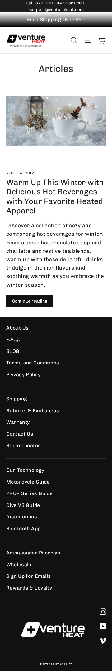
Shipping (16, 399)
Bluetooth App (23, 528)
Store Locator (23, 445)
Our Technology (25, 470)
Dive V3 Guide (23, 505)
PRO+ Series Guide (29, 493)
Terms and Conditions (32, 363)
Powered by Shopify (56, 664)
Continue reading (29, 301)
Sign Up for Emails (28, 576)
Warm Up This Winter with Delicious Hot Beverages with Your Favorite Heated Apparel (55, 196)
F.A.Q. (13, 339)
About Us (17, 328)
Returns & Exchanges (32, 411)
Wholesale (18, 564)
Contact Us (19, 434)
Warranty (18, 422)
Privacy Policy (23, 374)
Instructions (21, 517)
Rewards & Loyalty (29, 588)
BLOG (13, 351)
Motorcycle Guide (28, 482)
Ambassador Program (33, 553)
